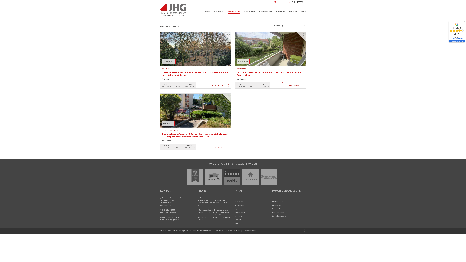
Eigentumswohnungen (281, 198)
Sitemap (239, 230)
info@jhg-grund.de (173, 217)
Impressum (219, 230)
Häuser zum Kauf (279, 201)
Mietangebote (277, 209)
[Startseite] (177, 9)
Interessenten (265, 12)
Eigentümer (249, 12)
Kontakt (293, 12)
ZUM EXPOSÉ (218, 85)
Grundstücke (277, 205)
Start (207, 12)
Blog (303, 12)
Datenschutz (230, 230)
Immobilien (219, 12)
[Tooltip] (463, 41)
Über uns (280, 12)
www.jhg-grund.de (172, 220)
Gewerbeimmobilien (279, 216)
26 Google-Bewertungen (456, 38)
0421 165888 (297, 2)
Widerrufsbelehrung (252, 230)
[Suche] (275, 2)
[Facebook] (282, 2)
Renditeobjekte (278, 212)
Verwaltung (234, 12)
